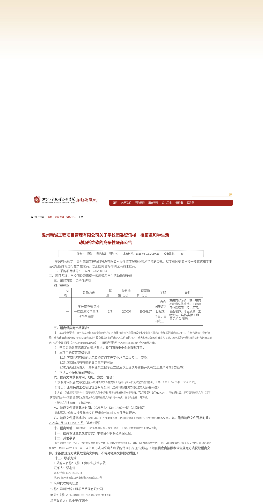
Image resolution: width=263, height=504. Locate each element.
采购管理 (59, 217)
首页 (49, 217)
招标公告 (71, 217)
